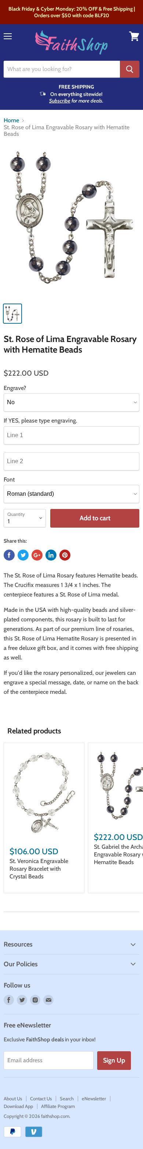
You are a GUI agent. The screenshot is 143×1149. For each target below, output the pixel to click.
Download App (18, 1106)
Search (67, 1098)
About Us (13, 1098)
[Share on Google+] (37, 555)
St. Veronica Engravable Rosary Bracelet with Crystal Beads (39, 869)
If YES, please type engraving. (40, 420)
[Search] (129, 69)
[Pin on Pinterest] (64, 555)
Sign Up (114, 1060)
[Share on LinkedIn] (50, 555)
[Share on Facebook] (9, 555)
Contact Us (41, 1098)
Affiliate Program (58, 1106)
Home (11, 120)
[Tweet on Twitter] (23, 555)
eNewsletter (94, 1098)
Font (9, 479)
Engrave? (15, 388)
